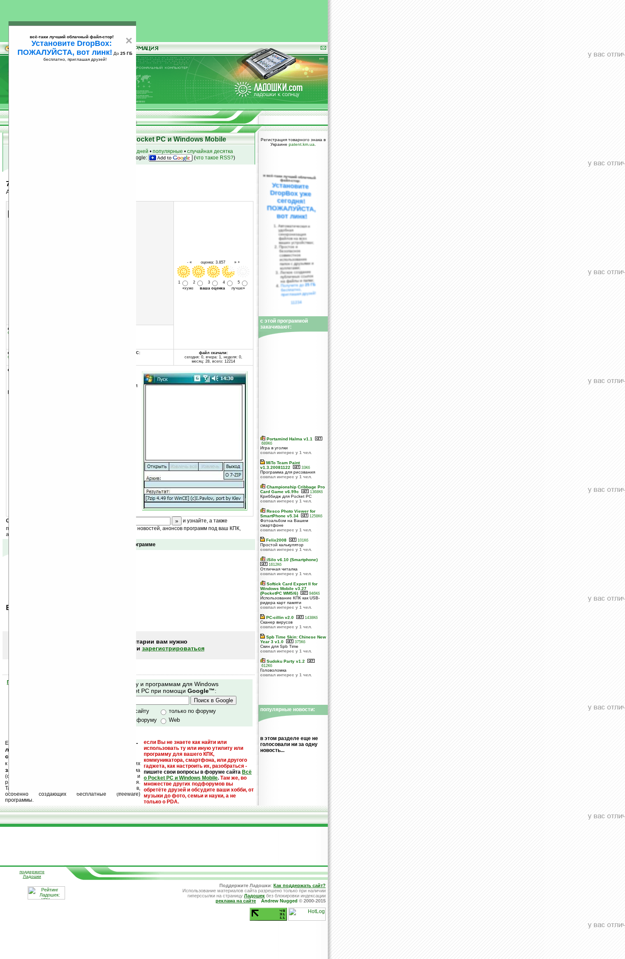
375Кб (299, 642)
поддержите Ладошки (32, 874)
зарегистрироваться (173, 648)
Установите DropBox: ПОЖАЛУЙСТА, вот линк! (64, 48)
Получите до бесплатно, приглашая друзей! (298, 289)
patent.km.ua (302, 144)
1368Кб (316, 492)
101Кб (302, 540)
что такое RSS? (214, 158)
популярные (168, 151)
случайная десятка (210, 151)
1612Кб (274, 564)
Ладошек (254, 895)
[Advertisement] (164, 19)
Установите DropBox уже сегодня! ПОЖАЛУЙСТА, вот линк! (291, 201)
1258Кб (315, 516)
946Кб (314, 593)
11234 (296, 302)
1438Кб (311, 618)
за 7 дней (136, 151)
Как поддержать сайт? (299, 885)
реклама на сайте (236, 900)
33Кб (305, 467)
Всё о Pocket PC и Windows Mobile (198, 775)
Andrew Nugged (279, 900)
